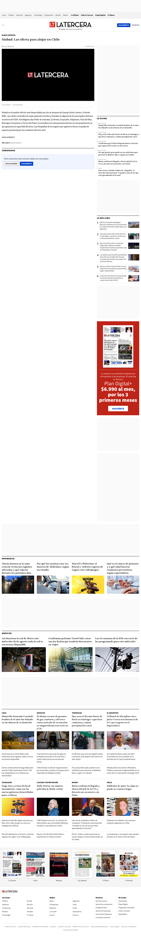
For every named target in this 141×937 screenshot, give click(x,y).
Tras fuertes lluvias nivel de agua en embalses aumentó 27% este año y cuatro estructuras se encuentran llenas (51, 758)
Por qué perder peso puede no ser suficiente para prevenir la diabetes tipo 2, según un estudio (118, 154)
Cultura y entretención (47, 782)
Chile (4, 713)
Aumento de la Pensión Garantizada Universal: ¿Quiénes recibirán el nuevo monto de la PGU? (113, 278)
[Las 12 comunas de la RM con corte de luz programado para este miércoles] (117, 659)
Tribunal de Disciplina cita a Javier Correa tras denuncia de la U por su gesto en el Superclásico (122, 721)
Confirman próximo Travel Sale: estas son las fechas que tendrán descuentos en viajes (70, 641)
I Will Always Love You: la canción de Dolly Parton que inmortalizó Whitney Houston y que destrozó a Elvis (52, 823)
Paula (109, 782)
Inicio (4, 15)
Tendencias (77, 713)
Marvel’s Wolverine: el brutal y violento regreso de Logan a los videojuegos (87, 567)
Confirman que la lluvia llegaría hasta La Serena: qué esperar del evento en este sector (118, 145)
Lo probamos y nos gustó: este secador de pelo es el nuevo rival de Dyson (123, 835)
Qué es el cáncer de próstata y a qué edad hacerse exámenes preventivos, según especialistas (113, 268)
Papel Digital (100, 15)
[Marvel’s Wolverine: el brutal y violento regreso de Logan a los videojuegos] (88, 585)
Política (11, 15)
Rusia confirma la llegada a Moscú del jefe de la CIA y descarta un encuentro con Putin (117, 163)
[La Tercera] (12, 877)
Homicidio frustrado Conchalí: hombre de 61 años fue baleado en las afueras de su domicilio (118, 127)
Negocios (28, 15)
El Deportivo (48, 15)
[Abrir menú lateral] (4, 25)
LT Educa (111, 15)
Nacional (19, 15)
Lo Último (75, 15)
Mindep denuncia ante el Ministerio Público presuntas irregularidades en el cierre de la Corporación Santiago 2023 (123, 770)
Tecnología (38, 15)
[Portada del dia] (118, 366)
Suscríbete (27, 163)
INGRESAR (135, 25)
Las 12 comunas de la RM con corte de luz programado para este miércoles (116, 640)
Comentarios (18, 105)
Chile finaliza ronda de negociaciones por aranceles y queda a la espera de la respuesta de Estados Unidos (53, 770)
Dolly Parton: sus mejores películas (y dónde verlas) (50, 787)
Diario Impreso (9, 35)
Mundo (58, 15)
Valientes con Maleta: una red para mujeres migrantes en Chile (121, 821)
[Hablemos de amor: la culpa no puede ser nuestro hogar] (123, 807)
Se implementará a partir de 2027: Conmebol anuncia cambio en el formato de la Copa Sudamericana (121, 756)
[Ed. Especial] (82, 877)
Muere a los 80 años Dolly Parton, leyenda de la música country (50, 835)
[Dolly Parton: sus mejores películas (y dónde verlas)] (53, 807)
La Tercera (9, 46)
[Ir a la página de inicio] (70, 25)
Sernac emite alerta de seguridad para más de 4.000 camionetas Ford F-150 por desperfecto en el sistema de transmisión (17, 771)
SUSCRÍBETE (118, 408)
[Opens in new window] (59, 877)
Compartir (7, 105)
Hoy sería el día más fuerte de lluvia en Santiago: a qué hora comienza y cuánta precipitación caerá (118, 136)
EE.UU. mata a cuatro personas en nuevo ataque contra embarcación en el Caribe (87, 837)
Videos (65, 15)
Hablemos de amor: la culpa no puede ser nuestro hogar (122, 787)
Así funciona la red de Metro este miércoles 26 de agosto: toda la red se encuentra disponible (22, 641)
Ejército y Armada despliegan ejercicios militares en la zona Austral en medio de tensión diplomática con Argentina (113, 225)
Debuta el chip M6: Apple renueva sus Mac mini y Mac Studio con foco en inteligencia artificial (17, 823)
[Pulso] (35, 877)
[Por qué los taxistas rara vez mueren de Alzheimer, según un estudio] (53, 585)
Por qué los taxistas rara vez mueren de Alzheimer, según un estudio (53, 567)
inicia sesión (11, 164)
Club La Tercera (87, 15)
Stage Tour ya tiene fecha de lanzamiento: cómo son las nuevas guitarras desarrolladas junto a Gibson (17, 790)
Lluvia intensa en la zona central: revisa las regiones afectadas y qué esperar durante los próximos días (17, 568)
